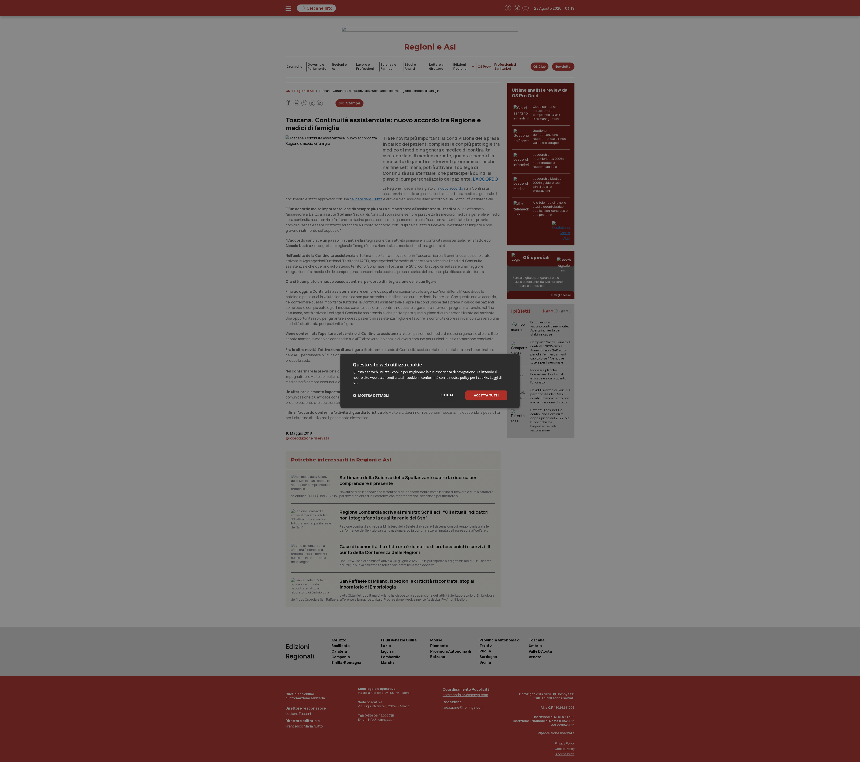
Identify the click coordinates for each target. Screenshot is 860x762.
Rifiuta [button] (447, 395)
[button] (371, 395)
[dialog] (430, 381)
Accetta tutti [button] (486, 395)
